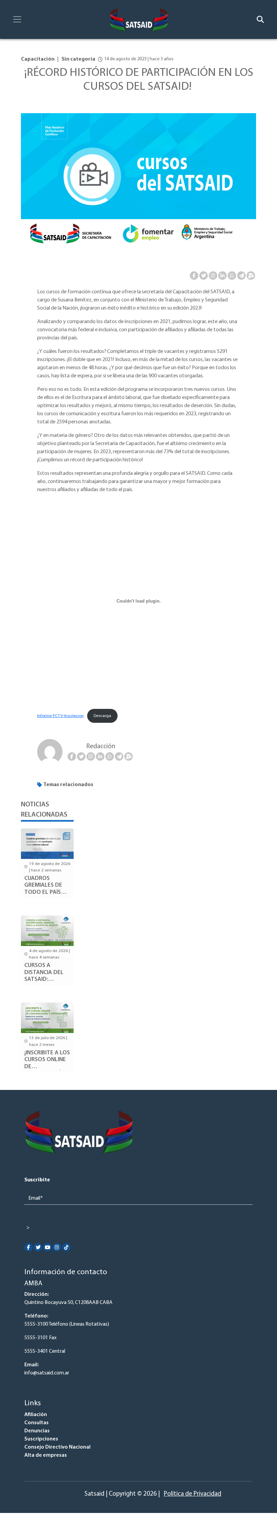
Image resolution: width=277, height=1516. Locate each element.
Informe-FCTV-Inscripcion (60, 716)
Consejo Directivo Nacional (57, 1447)
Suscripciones (41, 1439)
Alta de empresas (45, 1455)
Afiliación (35, 1414)
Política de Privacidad (192, 1494)
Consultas (36, 1423)
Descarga (102, 716)
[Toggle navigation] (17, 19)
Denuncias (37, 1431)
